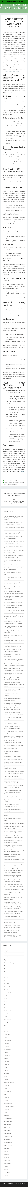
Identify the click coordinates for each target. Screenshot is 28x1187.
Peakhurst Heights (9, 1106)
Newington (7, 998)
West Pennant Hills (9, 1163)
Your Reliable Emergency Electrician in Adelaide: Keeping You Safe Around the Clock (14, 616)
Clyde (5, 1112)
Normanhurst (7, 1049)
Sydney (6, 1070)
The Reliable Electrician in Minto (12, 756)
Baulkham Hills (8, 1010)
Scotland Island (8, 1103)
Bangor (6, 1067)
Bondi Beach (7, 1172)
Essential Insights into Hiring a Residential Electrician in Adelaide (14, 493)
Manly (5, 996)
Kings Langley (7, 1031)
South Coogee (7, 1124)
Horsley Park (7, 1130)
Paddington (7, 1034)
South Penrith (7, 1040)
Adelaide (6, 1004)
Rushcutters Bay (8, 969)
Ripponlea (6, 1061)
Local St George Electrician (11, 797)
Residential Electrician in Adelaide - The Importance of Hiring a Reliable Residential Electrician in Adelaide (13, 870)
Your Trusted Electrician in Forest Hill (13, 745)
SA (4, 1007)
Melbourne (7, 975)
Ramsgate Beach (8, 1121)
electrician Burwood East (10, 748)
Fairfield (6, 1022)
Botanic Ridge (7, 984)
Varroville (6, 957)
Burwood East (7, 1091)
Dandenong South (8, 1118)
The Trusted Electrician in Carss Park (13, 759)
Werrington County (9, 963)
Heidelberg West (8, 1142)
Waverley (6, 1154)
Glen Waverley (7, 1133)
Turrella (6, 990)
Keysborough (7, 1019)
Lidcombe (6, 1052)
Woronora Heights (9, 481)
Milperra (6, 1058)
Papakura (6, 960)
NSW (16, 481)
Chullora (6, 1037)
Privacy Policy (21, 1183)
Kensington (7, 1073)
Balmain (6, 1076)
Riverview (6, 1046)
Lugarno (6, 1079)
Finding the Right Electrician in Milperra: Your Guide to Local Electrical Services (14, 684)
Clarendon (6, 1064)
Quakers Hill (7, 987)
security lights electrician (10, 484)
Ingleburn (6, 1166)
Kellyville (6, 951)
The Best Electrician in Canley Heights (14, 823)
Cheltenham (7, 1109)
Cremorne (6, 1028)
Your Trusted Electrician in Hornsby (13, 602)
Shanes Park (7, 1139)
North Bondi (7, 1127)
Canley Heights (8, 1136)
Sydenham (6, 1043)
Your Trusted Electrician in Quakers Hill (14, 565)
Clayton (6, 1016)
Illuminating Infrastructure (12, 2)
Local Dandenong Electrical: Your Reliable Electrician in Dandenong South (12, 792)
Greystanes (7, 1160)
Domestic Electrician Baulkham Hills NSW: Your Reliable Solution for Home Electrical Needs (13, 597)
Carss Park (6, 1097)
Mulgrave (6, 1115)
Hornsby (6, 1013)
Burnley (6, 972)
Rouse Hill (6, 1085)
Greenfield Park (8, 1145)
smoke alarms (8, 482)
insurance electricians (18, 482)
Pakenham (7, 1055)
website (22, 471)
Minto (5, 1094)
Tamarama (7, 966)
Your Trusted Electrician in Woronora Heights (14, 23)
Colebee (6, 1100)
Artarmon (6, 1025)
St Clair (6, 1169)
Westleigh (6, 1148)
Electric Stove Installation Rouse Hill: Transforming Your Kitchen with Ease (14, 501)
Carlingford (7, 1001)
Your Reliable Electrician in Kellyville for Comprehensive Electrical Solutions (13, 517)
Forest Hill (7, 1088)
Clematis (6, 978)
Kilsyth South (7, 993)
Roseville (6, 1157)
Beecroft (6, 1151)
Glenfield (6, 1175)
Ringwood (6, 981)
